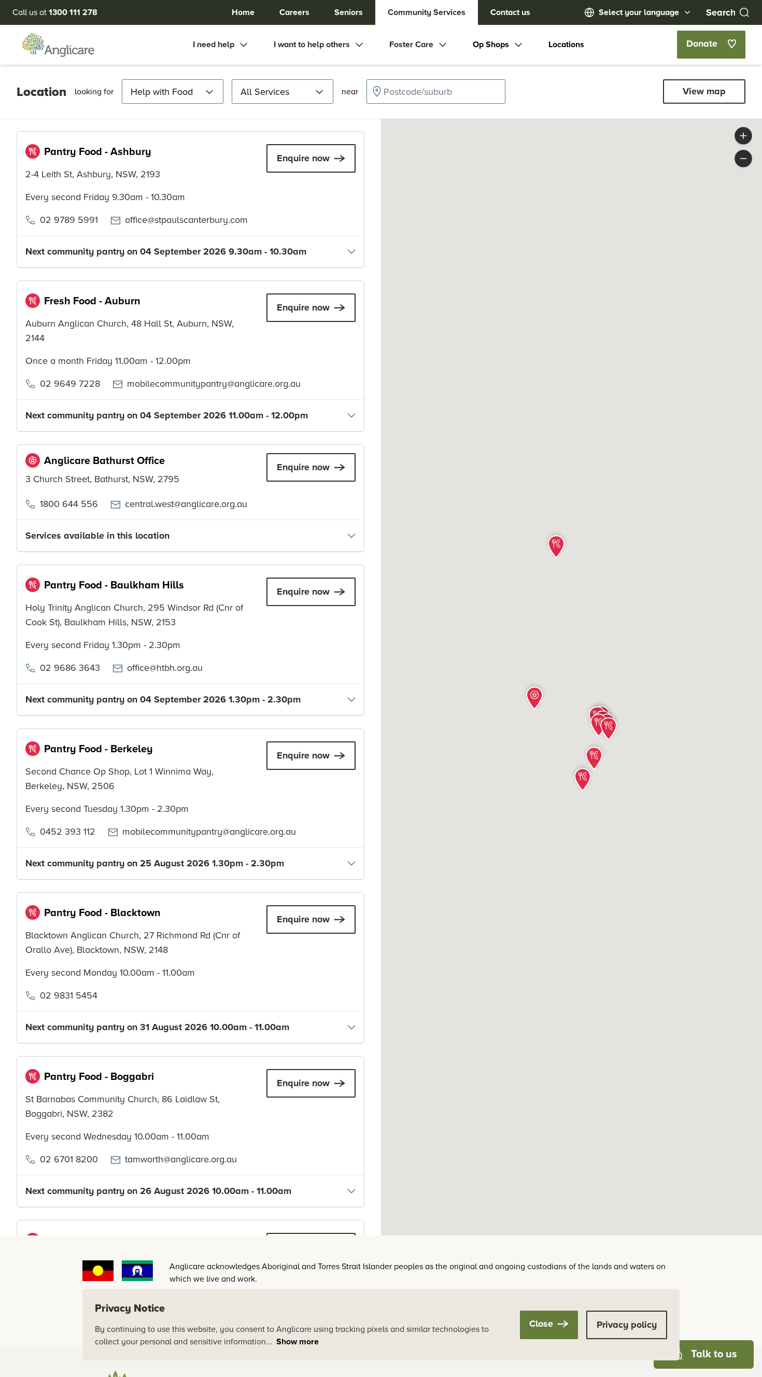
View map (704, 91)
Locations (566, 44)
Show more (297, 1341)
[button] (534, 696)
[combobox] (435, 91)
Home (243, 12)
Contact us (510, 12)
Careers (294, 12)
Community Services (426, 12)
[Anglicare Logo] (58, 44)
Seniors (348, 12)
